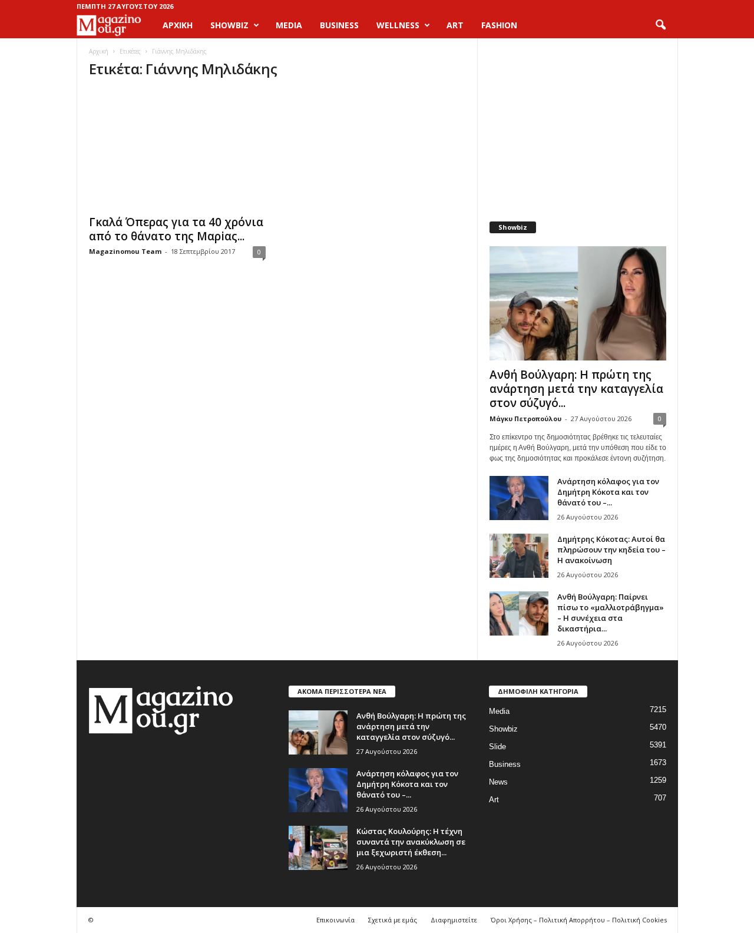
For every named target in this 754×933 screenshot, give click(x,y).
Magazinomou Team (125, 251)
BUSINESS (339, 25)
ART (455, 25)
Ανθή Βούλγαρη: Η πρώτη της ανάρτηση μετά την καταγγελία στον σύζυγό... (576, 389)
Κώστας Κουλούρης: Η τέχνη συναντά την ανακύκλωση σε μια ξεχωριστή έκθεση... (410, 842)
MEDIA (289, 25)
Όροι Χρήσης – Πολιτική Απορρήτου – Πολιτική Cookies (579, 919)
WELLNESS (397, 25)
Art (494, 799)
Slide (497, 746)
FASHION (499, 25)
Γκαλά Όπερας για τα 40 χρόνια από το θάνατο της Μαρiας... (176, 229)
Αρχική (178, 25)
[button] (660, 25)
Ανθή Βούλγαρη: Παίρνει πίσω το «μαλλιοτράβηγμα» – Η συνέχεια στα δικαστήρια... (610, 612)
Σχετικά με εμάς (392, 919)
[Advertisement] (577, 123)
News (498, 782)
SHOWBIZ (229, 25)
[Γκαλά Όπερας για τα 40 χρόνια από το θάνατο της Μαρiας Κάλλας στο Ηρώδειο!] (177, 149)
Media (499, 711)
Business (505, 764)
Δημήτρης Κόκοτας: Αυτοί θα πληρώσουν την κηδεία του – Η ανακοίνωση (611, 549)
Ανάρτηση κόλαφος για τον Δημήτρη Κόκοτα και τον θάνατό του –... (608, 492)
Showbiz (503, 728)
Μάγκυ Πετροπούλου (525, 418)
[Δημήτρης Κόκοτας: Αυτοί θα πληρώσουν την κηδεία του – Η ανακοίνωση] (519, 556)
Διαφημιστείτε (454, 919)
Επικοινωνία (335, 919)
